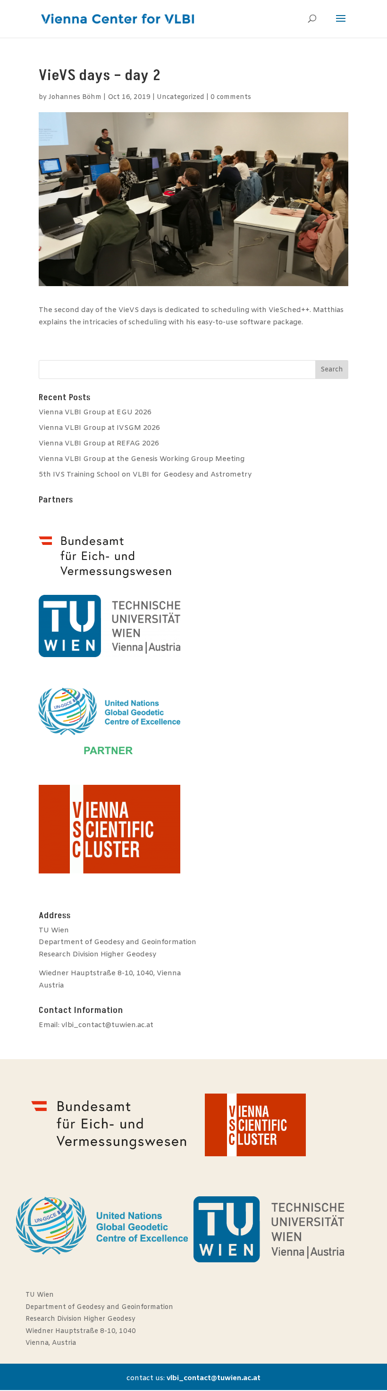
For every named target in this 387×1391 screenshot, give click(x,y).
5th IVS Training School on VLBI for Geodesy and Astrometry (145, 474)
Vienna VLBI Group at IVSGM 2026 (99, 428)
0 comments (230, 97)
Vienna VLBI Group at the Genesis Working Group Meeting (141, 459)
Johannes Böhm (75, 97)
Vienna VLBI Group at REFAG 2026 (99, 443)
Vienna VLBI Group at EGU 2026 (95, 412)
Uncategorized (180, 97)
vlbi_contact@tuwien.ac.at (107, 1025)
